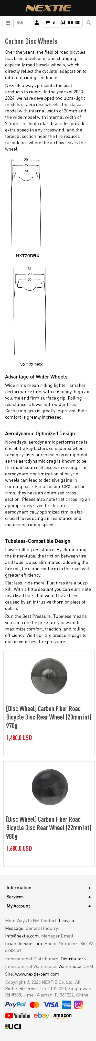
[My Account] (37, 23)
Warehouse (69, 966)
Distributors (73, 958)
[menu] (8, 23)
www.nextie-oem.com (37, 974)
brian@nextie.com (23, 943)
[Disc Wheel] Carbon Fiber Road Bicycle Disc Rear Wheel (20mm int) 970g (48, 716)
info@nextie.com (22, 936)
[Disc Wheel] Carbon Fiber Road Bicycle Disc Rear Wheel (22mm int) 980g (48, 827)
